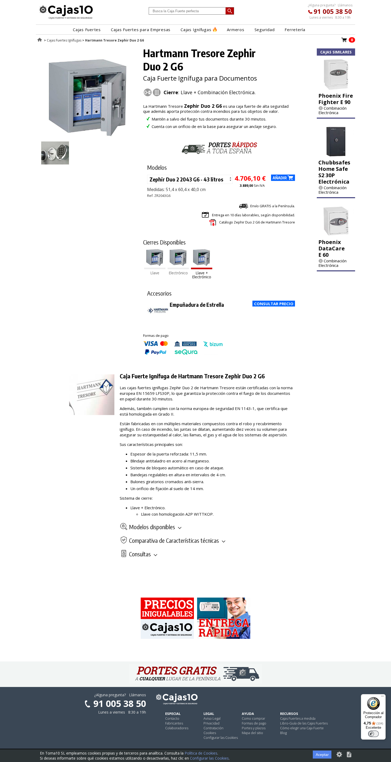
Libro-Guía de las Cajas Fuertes (304, 723)
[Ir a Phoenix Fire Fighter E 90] (335, 89)
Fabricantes (174, 723)
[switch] (373, 734)
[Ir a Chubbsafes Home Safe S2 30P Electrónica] (335, 155)
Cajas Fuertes (87, 29)
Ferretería (295, 29)
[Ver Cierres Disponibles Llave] (154, 268)
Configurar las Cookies (220, 737)
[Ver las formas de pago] (183, 353)
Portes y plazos (253, 728)
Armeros (235, 29)
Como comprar (253, 718)
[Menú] (382, 697)
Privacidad (211, 723)
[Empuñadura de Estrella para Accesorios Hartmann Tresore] (157, 319)
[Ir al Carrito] (344, 41)
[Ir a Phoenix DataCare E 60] (335, 235)
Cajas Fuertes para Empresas (140, 29)
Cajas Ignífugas (196, 29)
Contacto (172, 718)
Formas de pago (254, 723)
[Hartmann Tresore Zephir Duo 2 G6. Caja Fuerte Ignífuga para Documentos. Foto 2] (55, 166)
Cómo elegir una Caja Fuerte (302, 728)
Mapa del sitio (252, 732)
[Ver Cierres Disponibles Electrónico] (178, 268)
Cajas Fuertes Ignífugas (64, 40)
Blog (283, 732)
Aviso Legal (212, 718)
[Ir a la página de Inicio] (66, 19)
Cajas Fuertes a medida (297, 718)
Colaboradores (176, 728)
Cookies (209, 732)
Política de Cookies (201, 753)
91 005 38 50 (333, 11)
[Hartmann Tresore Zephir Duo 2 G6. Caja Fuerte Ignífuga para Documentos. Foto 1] (88, 136)
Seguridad (265, 29)
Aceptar (322, 754)
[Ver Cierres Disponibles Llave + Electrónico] (201, 268)
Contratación (213, 728)
